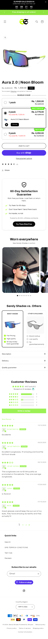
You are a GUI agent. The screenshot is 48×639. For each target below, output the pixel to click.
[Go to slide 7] (28, 295)
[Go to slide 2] (19, 295)
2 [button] (23, 525)
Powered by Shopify (26, 624)
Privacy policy (12, 628)
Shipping (13, 91)
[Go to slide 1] (17, 295)
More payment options (24, 158)
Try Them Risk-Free (24, 224)
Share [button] (7, 170)
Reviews (8, 558)
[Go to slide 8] (30, 295)
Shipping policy (38, 628)
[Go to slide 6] (26, 295)
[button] (5, 21)
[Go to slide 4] (23, 295)
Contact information (25, 632)
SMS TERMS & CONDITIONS (16, 547)
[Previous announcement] (4, 12)
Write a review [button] (24, 411)
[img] (7, 426)
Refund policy (40, 624)
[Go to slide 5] (24, 295)
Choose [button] (14, 124)
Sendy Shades (14, 624)
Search (8, 542)
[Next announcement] (43, 12)
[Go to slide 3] (21, 295)
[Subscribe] (38, 574)
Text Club (8, 553)
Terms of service (25, 628)
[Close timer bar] (46, 2)
